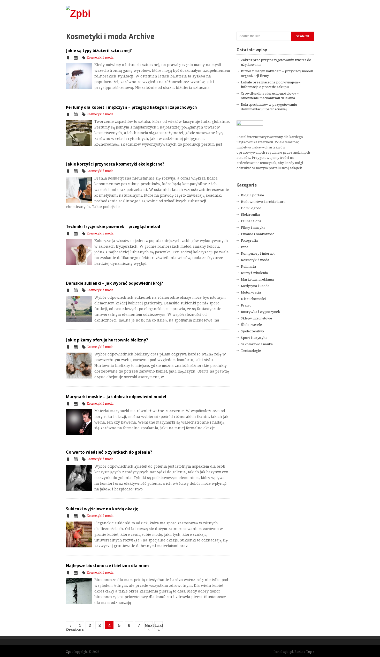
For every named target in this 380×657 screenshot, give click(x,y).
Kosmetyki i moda (100, 57)
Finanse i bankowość (258, 234)
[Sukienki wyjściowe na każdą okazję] (79, 534)
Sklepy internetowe (256, 318)
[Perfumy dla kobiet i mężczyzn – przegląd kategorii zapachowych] (79, 133)
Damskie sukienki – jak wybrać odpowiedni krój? (114, 283)
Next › (149, 626)
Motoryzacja (251, 292)
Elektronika (250, 215)
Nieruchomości (253, 299)
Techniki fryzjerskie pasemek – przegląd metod (113, 226)
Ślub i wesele (251, 325)
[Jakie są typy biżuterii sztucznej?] (79, 76)
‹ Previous (70, 626)
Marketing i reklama (257, 279)
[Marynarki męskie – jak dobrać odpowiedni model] (79, 422)
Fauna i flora (251, 221)
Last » (159, 626)
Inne (244, 247)
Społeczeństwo (252, 331)
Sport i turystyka (254, 338)
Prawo (246, 305)
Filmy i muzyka (253, 228)
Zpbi (69, 652)
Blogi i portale (252, 195)
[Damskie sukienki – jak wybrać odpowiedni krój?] (79, 309)
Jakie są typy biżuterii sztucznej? (99, 50)
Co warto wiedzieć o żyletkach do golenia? (109, 452)
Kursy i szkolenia (254, 273)
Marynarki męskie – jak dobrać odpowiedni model (116, 396)
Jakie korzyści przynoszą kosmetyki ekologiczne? (115, 164)
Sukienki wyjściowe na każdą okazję (102, 508)
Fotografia (249, 240)
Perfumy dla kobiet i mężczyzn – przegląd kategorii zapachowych (131, 107)
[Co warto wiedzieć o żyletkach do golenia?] (79, 478)
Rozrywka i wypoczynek (260, 312)
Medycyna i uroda (255, 286)
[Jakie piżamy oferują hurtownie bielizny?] (79, 366)
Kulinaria (248, 266)
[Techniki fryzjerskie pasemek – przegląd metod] (79, 252)
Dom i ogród (251, 208)
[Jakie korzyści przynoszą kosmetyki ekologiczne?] (79, 190)
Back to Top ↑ (304, 652)
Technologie (251, 351)
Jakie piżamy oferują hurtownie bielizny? (107, 340)
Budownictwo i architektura (263, 202)
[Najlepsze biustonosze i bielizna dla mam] (79, 591)
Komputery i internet (258, 253)
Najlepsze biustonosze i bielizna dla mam (107, 565)
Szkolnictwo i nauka (257, 344)
